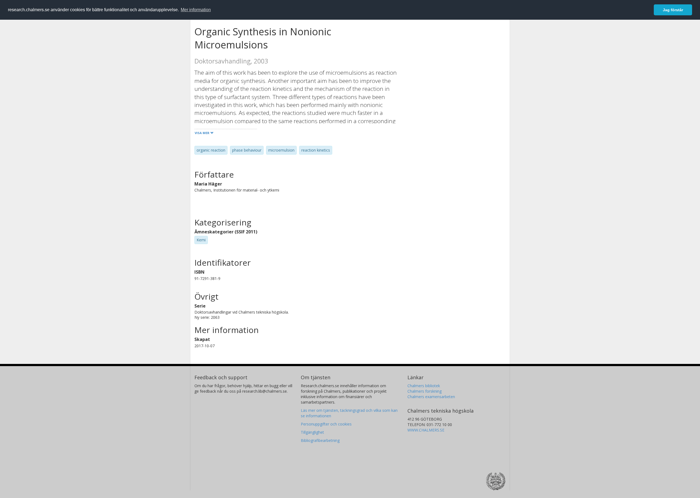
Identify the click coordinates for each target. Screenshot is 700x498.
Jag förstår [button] (673, 10)
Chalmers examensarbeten (431, 396)
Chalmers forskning (424, 391)
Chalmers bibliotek (423, 385)
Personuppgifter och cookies (326, 424)
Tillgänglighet (312, 432)
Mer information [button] (196, 9)
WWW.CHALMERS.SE (425, 430)
